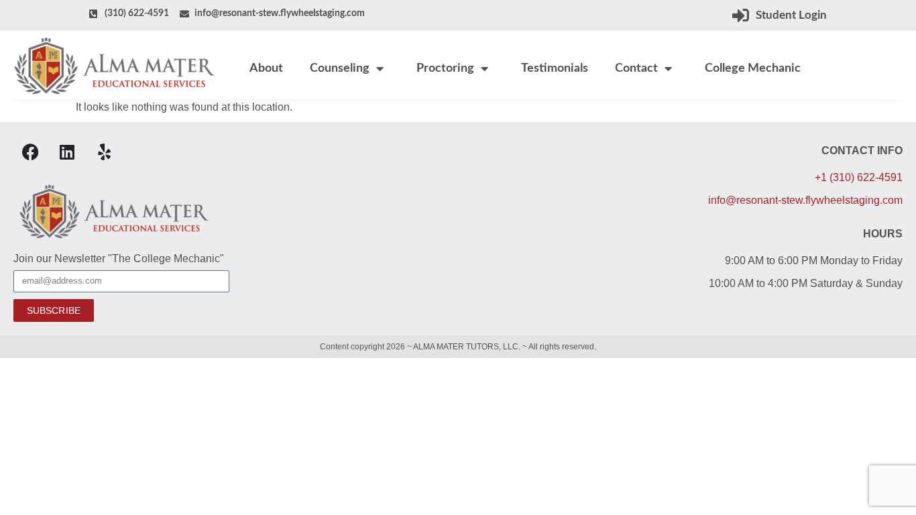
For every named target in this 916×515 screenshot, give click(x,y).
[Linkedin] (67, 152)
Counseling (339, 68)
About (266, 68)
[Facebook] (30, 152)
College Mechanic (753, 68)
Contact (636, 68)
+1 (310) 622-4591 (859, 177)
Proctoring (445, 68)
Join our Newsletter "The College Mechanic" (118, 258)
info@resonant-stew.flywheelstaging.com (805, 200)
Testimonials (554, 68)
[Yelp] (104, 152)
